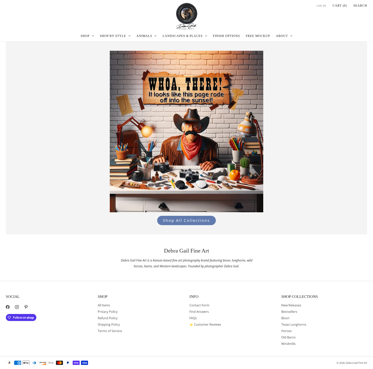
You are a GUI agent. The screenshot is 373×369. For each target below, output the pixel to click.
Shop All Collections (186, 220)
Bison (285, 318)
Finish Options (226, 36)
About (282, 36)
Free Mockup (258, 36)
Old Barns (288, 337)
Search (360, 5)
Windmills (288, 344)
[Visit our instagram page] (16, 307)
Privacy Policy (108, 312)
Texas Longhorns (293, 324)
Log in (321, 5)
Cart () (340, 5)
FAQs (193, 318)
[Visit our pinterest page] (26, 307)
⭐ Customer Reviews (205, 324)
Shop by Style (113, 36)
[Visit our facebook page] (7, 307)
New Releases (291, 305)
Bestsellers (289, 312)
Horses (286, 331)
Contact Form (199, 305)
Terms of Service (110, 331)
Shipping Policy (109, 324)
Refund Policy (108, 318)
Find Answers (199, 312)
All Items (104, 305)
